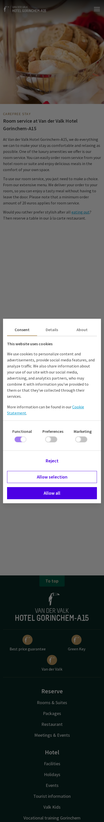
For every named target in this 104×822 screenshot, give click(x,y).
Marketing (83, 431)
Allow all (52, 493)
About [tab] (82, 329)
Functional (22, 431)
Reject (52, 461)
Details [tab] (52, 329)
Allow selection (52, 477)
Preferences (52, 431)
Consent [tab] (22, 329)
